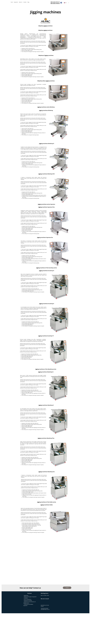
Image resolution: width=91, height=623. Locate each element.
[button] (58, 42)
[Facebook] (61, 2)
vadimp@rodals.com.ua (45, 609)
